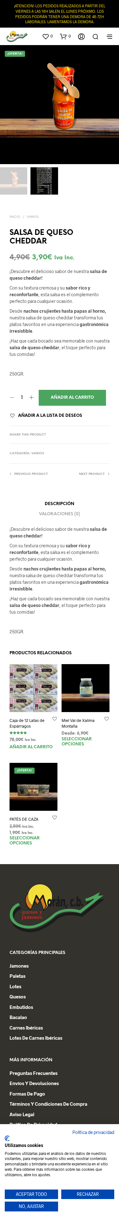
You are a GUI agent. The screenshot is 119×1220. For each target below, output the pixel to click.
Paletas (17, 976)
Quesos (18, 996)
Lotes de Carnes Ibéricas (36, 1038)
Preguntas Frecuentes (33, 1073)
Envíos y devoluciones (34, 1083)
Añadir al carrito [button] (31, 747)
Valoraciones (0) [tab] (59, 514)
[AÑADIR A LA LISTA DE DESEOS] (54, 718)
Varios (32, 217)
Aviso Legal (22, 1114)
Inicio (15, 217)
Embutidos (21, 1007)
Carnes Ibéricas (26, 1027)
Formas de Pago (27, 1094)
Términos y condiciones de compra (48, 1104)
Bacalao (18, 1017)
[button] (47, 36)
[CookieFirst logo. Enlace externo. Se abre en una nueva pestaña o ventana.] (7, 1138)
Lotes (15, 986)
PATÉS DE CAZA (24, 819)
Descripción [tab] (59, 504)
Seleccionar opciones (77, 741)
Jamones (19, 966)
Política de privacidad (93, 1132)
